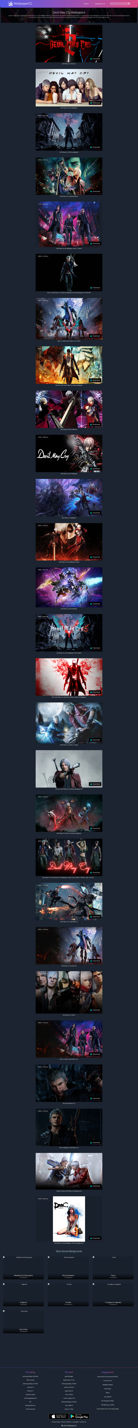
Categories (99, 4)
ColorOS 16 (30, 1387)
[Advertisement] (69, 1351)
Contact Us (83, 1422)
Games (43, 15)
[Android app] (79, 1416)
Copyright (75, 1422)
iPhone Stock (30, 1380)
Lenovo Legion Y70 (69, 1398)
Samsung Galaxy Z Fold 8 (30, 1384)
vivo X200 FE (107, 1397)
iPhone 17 (30, 1391)
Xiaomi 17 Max (69, 1409)
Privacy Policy (56, 1422)
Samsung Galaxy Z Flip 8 (69, 1384)
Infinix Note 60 (30, 1409)
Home (86, 4)
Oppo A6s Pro (69, 1391)
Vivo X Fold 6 (69, 1394)
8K (30, 1402)
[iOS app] (59, 1416)
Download (96, 59)
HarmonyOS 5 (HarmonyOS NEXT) (107, 1376)
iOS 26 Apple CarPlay (107, 1401)
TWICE (108, 1393)
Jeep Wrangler (69, 1376)
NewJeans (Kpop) (108, 1385)
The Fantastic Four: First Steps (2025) (108, 1409)
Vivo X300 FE (69, 1405)
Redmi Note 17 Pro (69, 1380)
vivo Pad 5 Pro (107, 1380)
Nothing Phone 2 (30, 1405)
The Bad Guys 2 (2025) (107, 1405)
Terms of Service (66, 1422)
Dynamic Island (30, 1394)
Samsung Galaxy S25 (30, 1398)
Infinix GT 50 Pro (69, 1387)
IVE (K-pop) (107, 1389)
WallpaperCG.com (20, 3)
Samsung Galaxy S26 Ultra (30, 1376)
